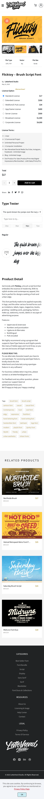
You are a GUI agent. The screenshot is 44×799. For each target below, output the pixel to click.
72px (38, 226)
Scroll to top (42, 662)
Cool (20, 410)
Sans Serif (22, 677)
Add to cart (30, 183)
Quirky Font (30, 427)
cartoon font (8, 405)
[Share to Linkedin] (9, 192)
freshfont (26, 414)
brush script (26, 401)
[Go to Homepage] (16, 9)
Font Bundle (22, 665)
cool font (29, 410)
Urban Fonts (24, 436)
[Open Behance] (24, 760)
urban (24, 432)
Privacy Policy (22, 730)
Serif (22, 682)
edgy (5, 414)
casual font (30, 405)
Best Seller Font (22, 661)
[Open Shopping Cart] (35, 5)
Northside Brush (10, 498)
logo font (34, 423)
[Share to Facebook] (12, 192)
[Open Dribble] (29, 760)
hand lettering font (10, 419)
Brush (6, 501)
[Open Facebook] (14, 760)
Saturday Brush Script (12, 586)
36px (17, 226)
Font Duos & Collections (22, 690)
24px (7, 226)
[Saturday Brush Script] (22, 569)
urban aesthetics (9, 436)
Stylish (5, 432)
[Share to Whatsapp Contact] (22, 192)
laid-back (23, 423)
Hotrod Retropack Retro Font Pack (17, 542)
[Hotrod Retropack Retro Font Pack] (22, 525)
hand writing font (28, 419)
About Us (22, 704)
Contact (22, 716)
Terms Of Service (22, 734)
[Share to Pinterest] (19, 192)
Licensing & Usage (22, 708)
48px (27, 226)
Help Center (22, 712)
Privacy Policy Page (21, 789)
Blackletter (22, 686)
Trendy (15, 432)
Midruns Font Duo (10, 630)
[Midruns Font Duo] (22, 613)
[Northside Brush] (22, 481)
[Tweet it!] (16, 192)
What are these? (20, 89)
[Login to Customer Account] (41, 5)
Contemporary (8, 410)
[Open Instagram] (19, 760)
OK (22, 795)
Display (22, 673)
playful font (18, 427)
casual (19, 405)
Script (22, 669)
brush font (14, 401)
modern (6, 427)
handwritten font (9, 423)
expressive (15, 414)
